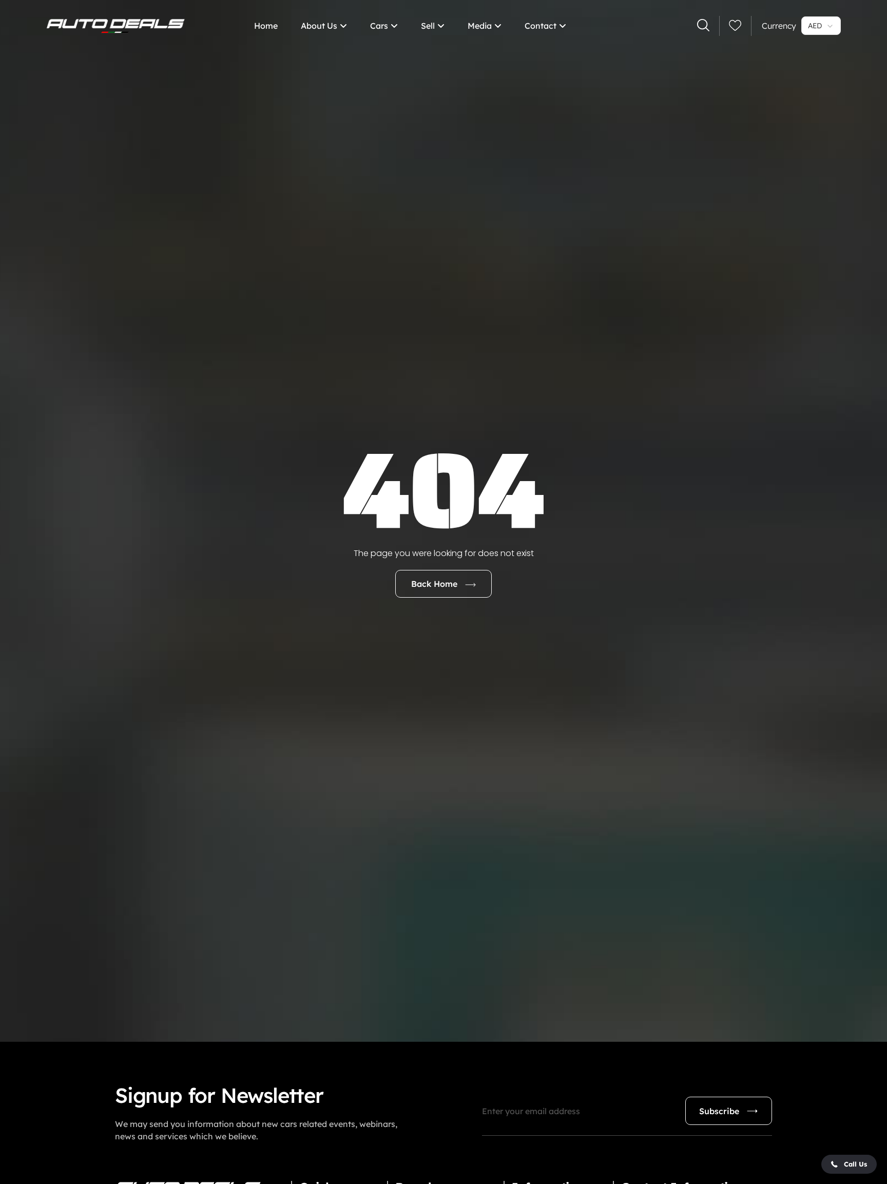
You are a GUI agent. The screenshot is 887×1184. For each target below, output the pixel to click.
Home (266, 26)
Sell (428, 26)
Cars (379, 26)
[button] (849, 1164)
